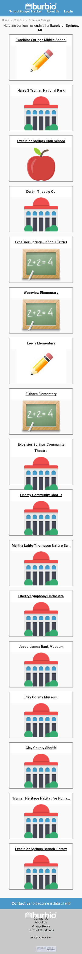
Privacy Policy (41, 926)
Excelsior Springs (39, 20)
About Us (41, 922)
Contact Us (41, 918)
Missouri (19, 20)
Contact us (21, 903)
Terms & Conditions (41, 930)
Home (5, 20)
